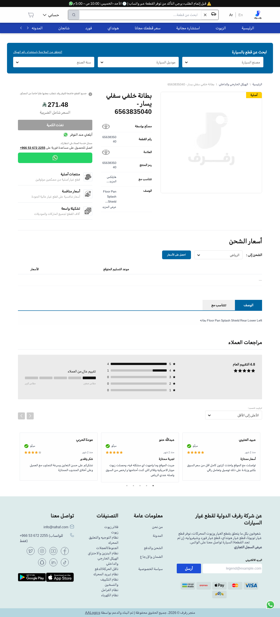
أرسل (189, 568)
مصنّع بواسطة (143, 126)
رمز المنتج (146, 165)
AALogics (92, 612)
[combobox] (260, 62)
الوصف (147, 191)
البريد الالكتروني (253, 560)
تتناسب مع (145, 179)
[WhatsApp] (55, 158)
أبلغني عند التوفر (81, 134)
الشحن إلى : (254, 255)
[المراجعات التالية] (30, 415)
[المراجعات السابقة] (21, 415)
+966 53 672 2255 (32, 147)
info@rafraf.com (56, 527)
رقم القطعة (145, 139)
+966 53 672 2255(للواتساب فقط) (41, 538)
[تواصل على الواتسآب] (270, 607)
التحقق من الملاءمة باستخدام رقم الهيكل (37, 52)
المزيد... (111, 181)
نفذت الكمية (55, 125)
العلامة (148, 152)
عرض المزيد (109, 207)
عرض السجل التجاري (248, 547)
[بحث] (73, 15)
